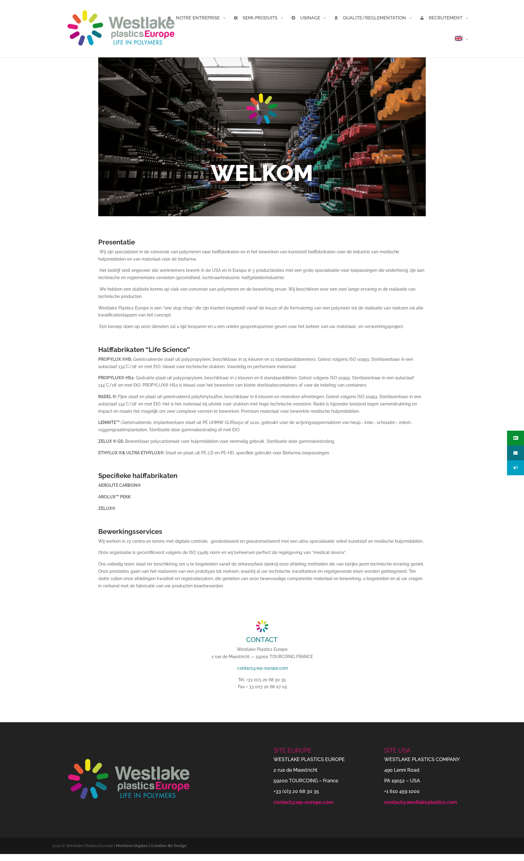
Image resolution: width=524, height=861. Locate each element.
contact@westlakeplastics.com (420, 802)
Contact (262, 640)
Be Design (177, 845)
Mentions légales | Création (142, 845)
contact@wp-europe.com (262, 668)
